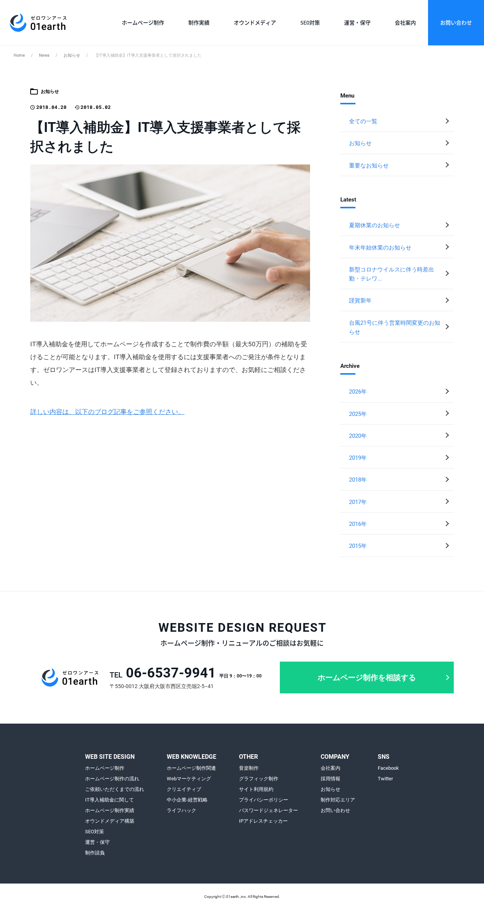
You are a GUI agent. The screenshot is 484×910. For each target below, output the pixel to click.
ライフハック (181, 810)
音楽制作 (249, 768)
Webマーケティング (189, 778)
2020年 (358, 436)
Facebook (388, 768)
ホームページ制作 (143, 22)
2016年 (358, 524)
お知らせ (72, 55)
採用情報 (330, 778)
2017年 (358, 502)
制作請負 (95, 853)
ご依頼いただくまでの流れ (114, 789)
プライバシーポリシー (263, 800)
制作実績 (198, 22)
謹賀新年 (360, 300)
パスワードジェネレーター (268, 810)
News (44, 55)
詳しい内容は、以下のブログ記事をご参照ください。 (107, 411)
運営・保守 (357, 22)
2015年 (358, 546)
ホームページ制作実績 (109, 810)
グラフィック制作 (258, 778)
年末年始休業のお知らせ (380, 247)
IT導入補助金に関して (109, 800)
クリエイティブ (184, 789)
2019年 (358, 457)
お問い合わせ (456, 22)
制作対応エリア (338, 800)
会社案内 (405, 22)
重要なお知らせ (369, 165)
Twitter (385, 778)
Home (19, 55)
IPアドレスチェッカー (263, 821)
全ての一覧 (363, 121)
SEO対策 (310, 22)
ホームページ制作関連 (191, 768)
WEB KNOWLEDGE (191, 757)
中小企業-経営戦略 (187, 800)
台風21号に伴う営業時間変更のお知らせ (394, 327)
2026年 (358, 391)
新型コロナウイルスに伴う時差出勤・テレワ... (391, 274)
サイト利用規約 (256, 789)
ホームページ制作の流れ (112, 778)
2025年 (358, 414)
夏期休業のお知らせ (374, 225)
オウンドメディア (255, 22)
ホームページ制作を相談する (367, 677)
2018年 (358, 479)
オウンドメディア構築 (109, 821)
